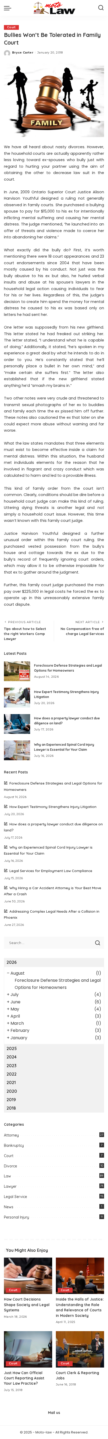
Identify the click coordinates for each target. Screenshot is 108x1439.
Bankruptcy (14, 1145)
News (8, 1207)
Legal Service (15, 1196)
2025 (12, 1048)
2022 (12, 1074)
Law (7, 1176)
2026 (12, 962)
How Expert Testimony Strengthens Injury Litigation (52, 806)
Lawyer (10, 1186)
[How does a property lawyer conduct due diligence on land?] (17, 724)
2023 (12, 1065)
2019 (11, 1099)
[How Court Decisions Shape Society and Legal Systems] (28, 1276)
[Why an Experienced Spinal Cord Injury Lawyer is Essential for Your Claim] (17, 750)
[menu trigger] (9, 8)
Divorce (10, 1166)
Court (11, 27)
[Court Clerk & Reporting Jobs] (80, 1349)
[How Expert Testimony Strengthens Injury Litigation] (17, 698)
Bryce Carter (22, 52)
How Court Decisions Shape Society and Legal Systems (27, 1304)
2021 (11, 1082)
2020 (12, 1091)
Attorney (11, 1135)
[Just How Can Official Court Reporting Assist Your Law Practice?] (28, 1349)
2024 (12, 1057)
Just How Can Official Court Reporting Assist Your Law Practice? (24, 1378)
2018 (11, 1108)
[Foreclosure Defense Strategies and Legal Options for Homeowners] (17, 671)
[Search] (101, 8)
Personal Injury (16, 1217)
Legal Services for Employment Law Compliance (50, 870)
